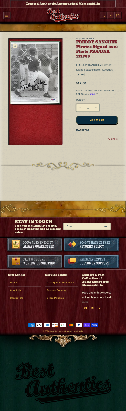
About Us (15, 290)
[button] (6, 15)
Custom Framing (56, 290)
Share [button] (114, 139)
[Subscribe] (105, 226)
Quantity (80, 100)
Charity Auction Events (60, 282)
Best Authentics (57, 331)
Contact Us (16, 298)
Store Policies (55, 298)
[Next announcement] (119, 3)
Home (13, 282)
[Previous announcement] (6, 3)
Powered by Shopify (74, 331)
